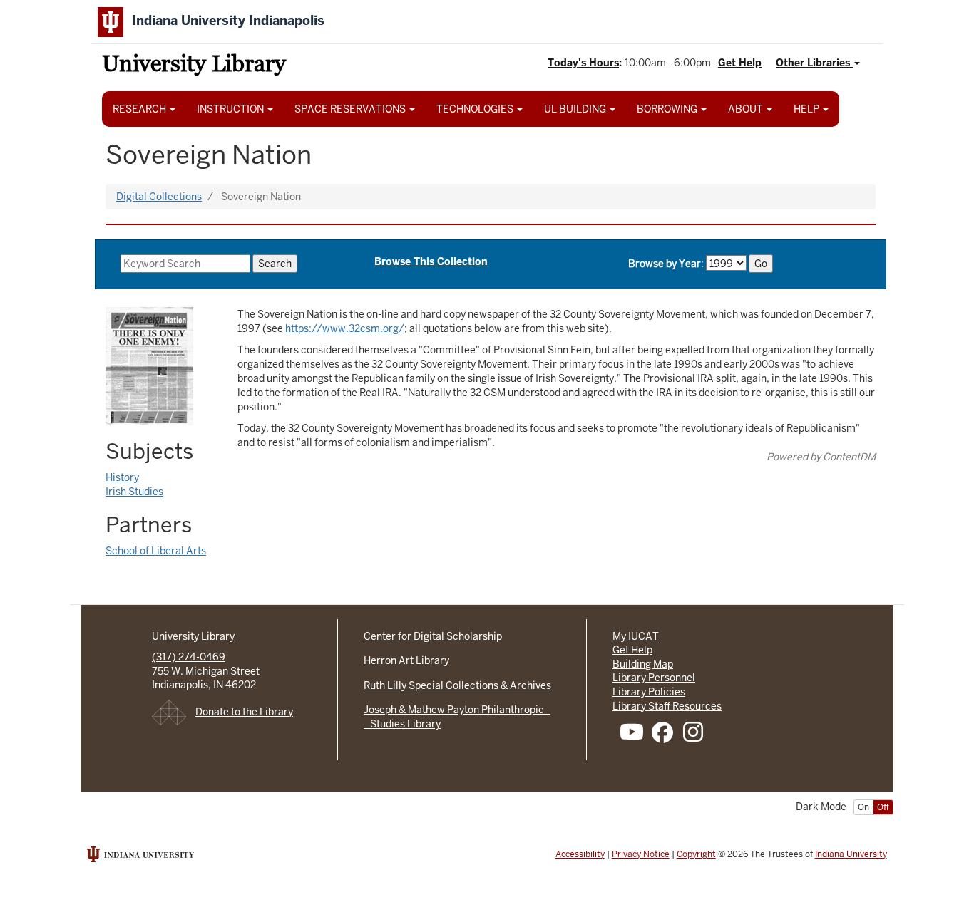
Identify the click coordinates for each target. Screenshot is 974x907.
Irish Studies (134, 491)
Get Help (740, 62)
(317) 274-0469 (188, 657)
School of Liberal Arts (156, 550)
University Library (194, 66)
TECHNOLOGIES (476, 109)
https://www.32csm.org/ (344, 328)
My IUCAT (635, 636)
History (122, 477)
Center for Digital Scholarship (433, 636)
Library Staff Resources (667, 706)
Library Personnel (653, 677)
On (863, 807)
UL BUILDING (576, 109)
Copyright (696, 854)
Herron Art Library (406, 660)
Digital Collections (159, 196)
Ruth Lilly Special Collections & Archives (457, 685)
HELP (807, 109)
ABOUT (746, 109)
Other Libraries (814, 62)
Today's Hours (583, 62)
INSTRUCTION (231, 109)
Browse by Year (664, 263)
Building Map (642, 664)
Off (883, 807)
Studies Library (402, 723)
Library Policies (648, 691)
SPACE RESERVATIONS (351, 109)
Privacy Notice (641, 854)
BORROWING (668, 109)
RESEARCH (140, 109)
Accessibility (580, 854)
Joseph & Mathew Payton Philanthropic (457, 709)
